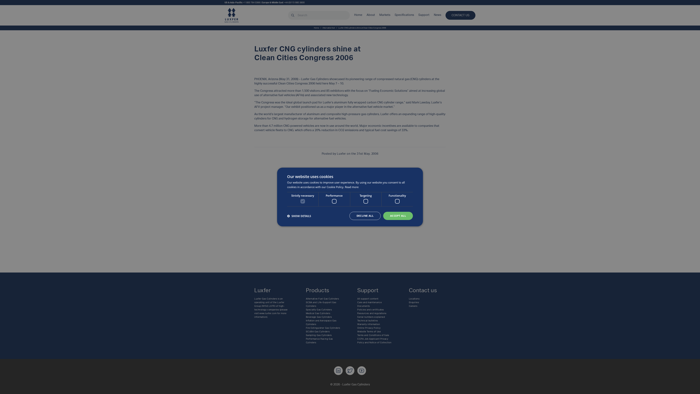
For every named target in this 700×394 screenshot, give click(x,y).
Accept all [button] (398, 215)
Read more (352, 187)
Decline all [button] (365, 215)
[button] (299, 216)
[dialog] (350, 197)
